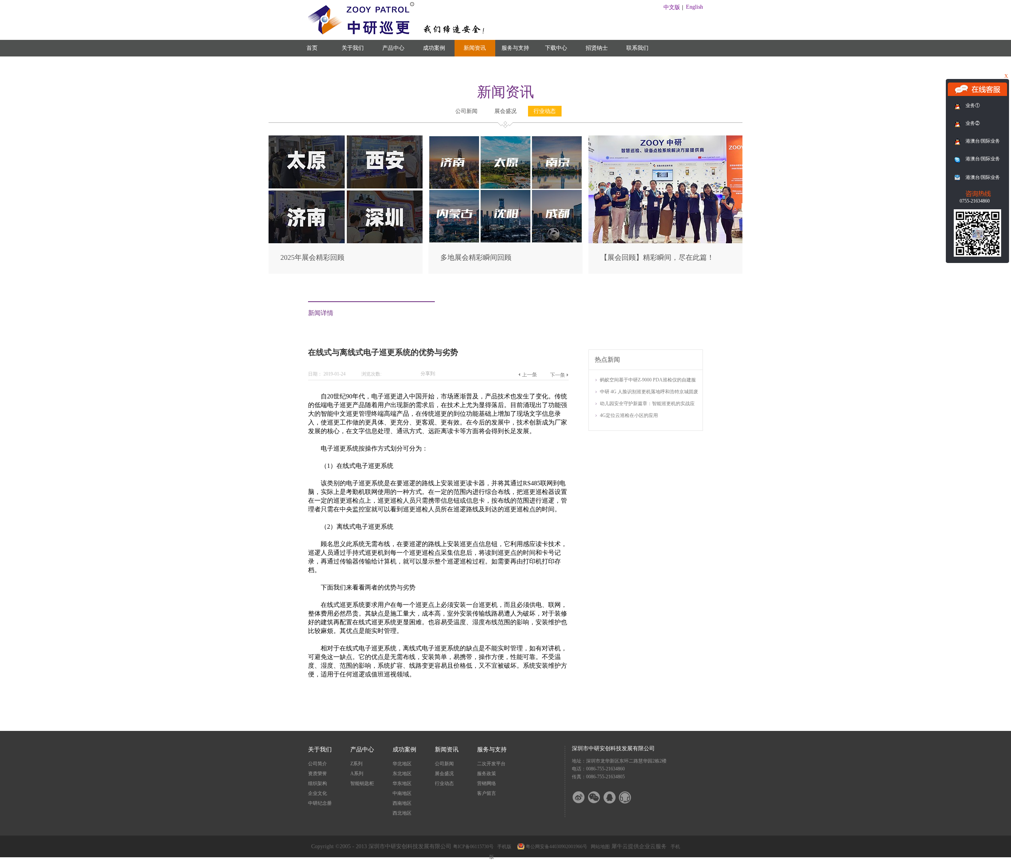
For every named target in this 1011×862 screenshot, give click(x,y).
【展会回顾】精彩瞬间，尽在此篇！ (657, 257)
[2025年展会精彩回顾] (346, 138)
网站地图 (599, 846)
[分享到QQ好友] (614, 797)
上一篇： (527, 375)
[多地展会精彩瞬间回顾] (505, 138)
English (694, 7)
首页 (312, 48)
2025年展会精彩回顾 (312, 257)
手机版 (503, 846)
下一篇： (559, 375)
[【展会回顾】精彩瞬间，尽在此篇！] (665, 138)
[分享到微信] (599, 797)
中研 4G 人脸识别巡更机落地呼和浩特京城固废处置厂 (649, 392)
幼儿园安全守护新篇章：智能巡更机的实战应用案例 (647, 404)
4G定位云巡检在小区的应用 (629, 415)
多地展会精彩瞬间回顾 (475, 257)
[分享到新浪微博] (584, 797)
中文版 (671, 7)
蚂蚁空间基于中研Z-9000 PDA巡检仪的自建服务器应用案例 (648, 380)
